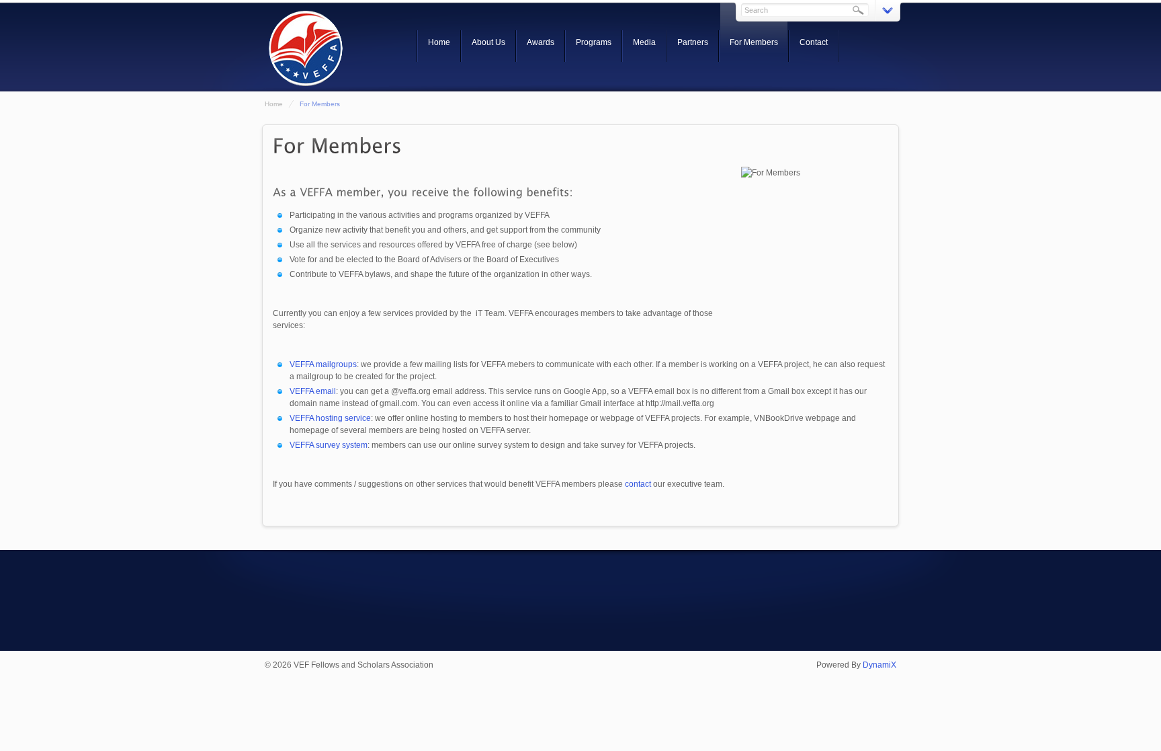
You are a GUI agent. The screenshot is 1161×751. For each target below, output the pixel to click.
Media (644, 42)
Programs (593, 42)
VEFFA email (313, 391)
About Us (488, 42)
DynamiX (879, 665)
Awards (540, 42)
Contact (814, 42)
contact (638, 484)
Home (439, 42)
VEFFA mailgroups (323, 364)
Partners (692, 42)
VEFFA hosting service (330, 418)
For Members (754, 42)
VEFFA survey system (329, 445)
